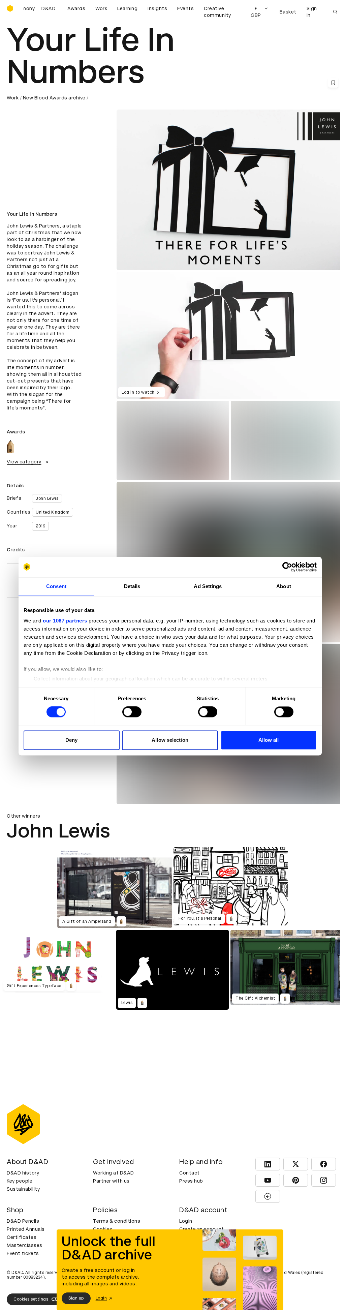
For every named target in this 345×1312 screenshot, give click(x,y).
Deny (71, 740)
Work (101, 8)
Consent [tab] (56, 586)
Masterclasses (24, 1245)
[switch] (132, 712)
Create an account (201, 1229)
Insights (157, 8)
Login (185, 1221)
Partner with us (111, 1181)
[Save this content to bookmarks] (333, 83)
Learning (127, 8)
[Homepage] (10, 8)
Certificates (21, 1237)
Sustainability (23, 1189)
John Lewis (47, 498)
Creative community (217, 12)
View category (24, 461)
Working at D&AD (113, 1173)
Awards (76, 8)
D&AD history (23, 1173)
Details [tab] (132, 586)
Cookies (103, 1229)
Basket (288, 11)
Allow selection (170, 740)
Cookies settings (30, 1299)
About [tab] (283, 586)
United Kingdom (52, 512)
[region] (230, 335)
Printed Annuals (26, 1229)
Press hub (191, 1181)
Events (185, 8)
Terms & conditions (116, 1221)
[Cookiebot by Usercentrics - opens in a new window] (287, 567)
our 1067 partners (65, 620)
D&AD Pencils (23, 1221)
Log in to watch (138, 392)
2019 (40, 526)
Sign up (76, 1298)
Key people (19, 1181)
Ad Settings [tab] (208, 586)
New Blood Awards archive (54, 97)
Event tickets (23, 1253)
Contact (189, 1173)
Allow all (268, 740)
